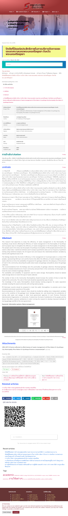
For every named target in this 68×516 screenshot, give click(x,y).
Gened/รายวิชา (51, 499)
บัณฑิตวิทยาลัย (51, 359)
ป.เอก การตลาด (16, 497)
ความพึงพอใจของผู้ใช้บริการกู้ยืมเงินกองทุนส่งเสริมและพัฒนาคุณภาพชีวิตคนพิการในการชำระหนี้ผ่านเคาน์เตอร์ (19, 378)
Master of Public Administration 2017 (12, 359)
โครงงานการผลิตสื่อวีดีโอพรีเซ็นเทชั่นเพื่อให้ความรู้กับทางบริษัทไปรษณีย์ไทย (37, 479)
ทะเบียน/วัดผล (50, 495)
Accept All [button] (16, 512)
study (47, 475)
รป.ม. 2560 (52, 361)
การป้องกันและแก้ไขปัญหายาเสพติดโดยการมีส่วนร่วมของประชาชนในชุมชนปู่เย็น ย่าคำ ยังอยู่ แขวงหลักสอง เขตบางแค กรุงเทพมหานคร (34, 461)
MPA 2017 (30, 359)
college (25, 475)
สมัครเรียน (32, 501)
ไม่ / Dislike (15, 369)
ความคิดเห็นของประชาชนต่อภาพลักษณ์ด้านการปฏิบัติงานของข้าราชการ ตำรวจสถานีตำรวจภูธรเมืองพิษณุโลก (34, 465)
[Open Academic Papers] (28, 12)
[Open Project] (49, 12)
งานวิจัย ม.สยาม (51, 501)
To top (64, 154)
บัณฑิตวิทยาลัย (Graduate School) (11, 361)
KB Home (5, 73)
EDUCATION (30, 475)
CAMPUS (22, 475)
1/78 (24, 330)
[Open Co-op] (58, 12)
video (58, 475)
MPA (60, 73)
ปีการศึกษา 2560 (39, 361)
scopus (43, 475)
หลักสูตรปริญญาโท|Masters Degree (47, 73)
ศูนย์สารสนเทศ (33, 495)
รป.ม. (46, 361)
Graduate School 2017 (39, 357)
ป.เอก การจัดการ (16, 495)
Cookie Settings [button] (7, 512)
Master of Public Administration (55, 357)
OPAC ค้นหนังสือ (33, 497)
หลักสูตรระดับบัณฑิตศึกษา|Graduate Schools (22, 73)
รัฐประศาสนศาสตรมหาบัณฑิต (10, 363)
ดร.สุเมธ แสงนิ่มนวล (40, 359)
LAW (36, 475)
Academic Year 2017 (11, 357)
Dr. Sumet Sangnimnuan (25, 357)
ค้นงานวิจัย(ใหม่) (33, 499)
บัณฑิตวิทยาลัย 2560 (27, 361)
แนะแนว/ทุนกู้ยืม (51, 497)
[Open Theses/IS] (39, 12)
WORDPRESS (5, 479)
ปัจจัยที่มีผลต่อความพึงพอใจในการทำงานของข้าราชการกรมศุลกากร (52, 378)
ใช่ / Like (6, 369)
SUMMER (50, 475)
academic (8, 474)
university (55, 475)
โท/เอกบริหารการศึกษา (18, 499)
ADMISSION (16, 475)
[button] (7, 398)
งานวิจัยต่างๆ (16, 478)
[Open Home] (13, 12)
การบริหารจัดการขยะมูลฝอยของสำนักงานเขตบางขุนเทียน (19, 388)
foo (33, 475)
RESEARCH (39, 475)
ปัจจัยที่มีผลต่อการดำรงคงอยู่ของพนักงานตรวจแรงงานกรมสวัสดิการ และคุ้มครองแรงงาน (31, 452)
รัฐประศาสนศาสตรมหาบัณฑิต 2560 (29, 363)
